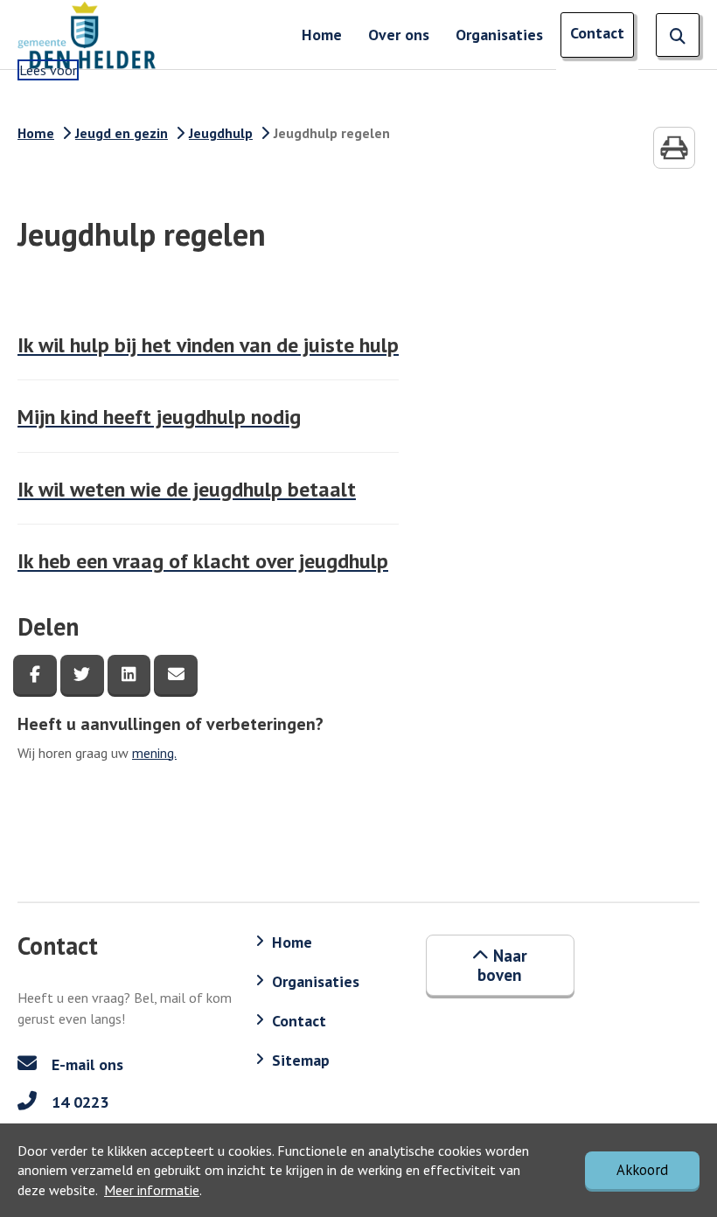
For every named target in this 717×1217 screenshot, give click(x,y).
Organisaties (499, 34)
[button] (500, 966)
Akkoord (642, 1169)
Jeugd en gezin (121, 133)
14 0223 (77, 1102)
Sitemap (301, 1060)
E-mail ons (85, 1064)
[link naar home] (87, 35)
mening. (154, 752)
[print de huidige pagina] (674, 147)
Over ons (398, 34)
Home (322, 34)
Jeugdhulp (221, 133)
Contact (597, 33)
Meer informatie (151, 1190)
